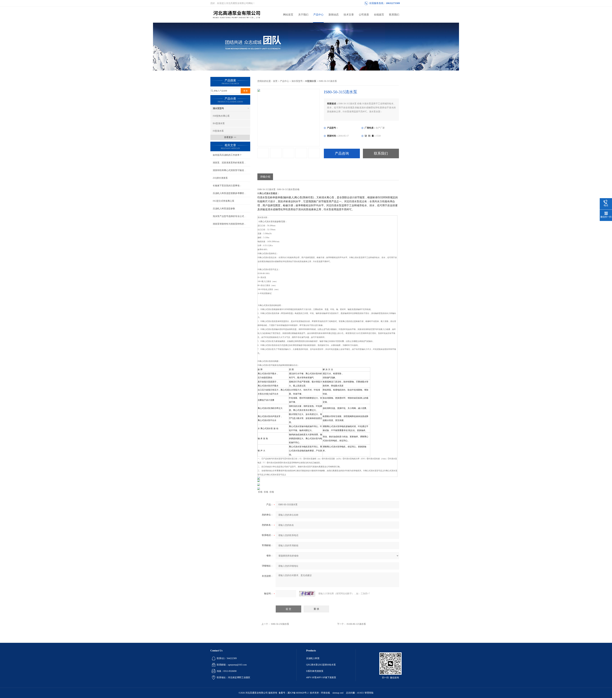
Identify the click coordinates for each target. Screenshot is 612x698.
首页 (275, 81)
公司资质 (364, 14)
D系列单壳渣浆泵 (314, 671)
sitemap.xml (337, 693)
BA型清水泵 (219, 123)
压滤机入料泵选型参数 (224, 208)
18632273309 (393, 3)
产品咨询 (342, 153)
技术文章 (349, 14)
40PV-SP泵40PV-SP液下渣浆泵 (321, 677)
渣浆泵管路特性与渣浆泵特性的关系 (230, 224)
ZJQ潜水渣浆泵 (220, 178)
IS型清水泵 (218, 131)
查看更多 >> (230, 137)
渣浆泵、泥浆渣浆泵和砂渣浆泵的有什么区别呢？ (231, 162)
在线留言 (379, 14)
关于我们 (303, 14)
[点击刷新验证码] (307, 593)
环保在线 (325, 693)
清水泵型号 (218, 108)
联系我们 (394, 14)
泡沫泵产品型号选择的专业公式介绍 (230, 216)
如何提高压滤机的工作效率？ (227, 155)
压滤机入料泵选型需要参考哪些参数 (230, 193)
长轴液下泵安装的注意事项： (227, 185)
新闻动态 (333, 14)
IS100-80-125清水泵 (356, 624)
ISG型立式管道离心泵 (223, 201)
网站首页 (288, 14)
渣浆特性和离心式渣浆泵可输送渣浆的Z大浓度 (231, 170)
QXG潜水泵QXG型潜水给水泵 (321, 665)
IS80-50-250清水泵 (280, 624)
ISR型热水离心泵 (221, 116)
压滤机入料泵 (313, 658)
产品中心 (318, 14)
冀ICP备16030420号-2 (298, 693)
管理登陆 (368, 693)
